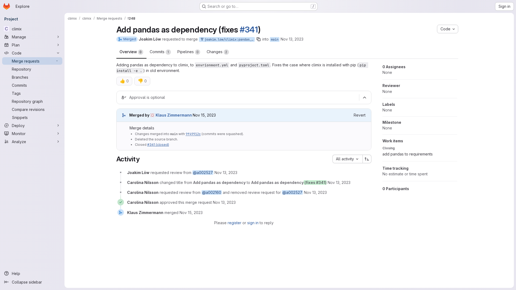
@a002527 (203, 172)
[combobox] (347, 159)
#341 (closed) (158, 145)
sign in (253, 222)
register (234, 222)
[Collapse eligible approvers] (364, 97)
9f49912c (193, 134)
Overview (131, 51)
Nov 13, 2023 (292, 39)
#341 (249, 29)
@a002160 (211, 192)
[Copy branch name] (258, 39)
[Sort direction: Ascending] (367, 159)
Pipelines (188, 51)
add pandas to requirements (407, 154)
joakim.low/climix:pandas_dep (229, 39)
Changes (217, 51)
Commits (159, 51)
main (274, 39)
